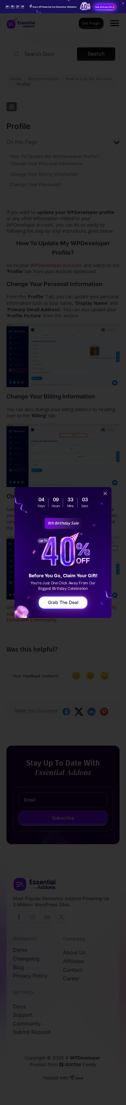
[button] (105, 493)
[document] (63, 552)
